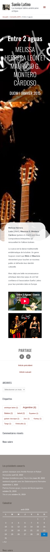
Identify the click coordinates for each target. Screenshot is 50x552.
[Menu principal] (44, 7)
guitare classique (11, 419)
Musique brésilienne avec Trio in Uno (18, 478)
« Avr (5, 542)
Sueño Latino (21, 4)
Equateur (33, 413)
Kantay (37, 419)
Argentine (29, 407)
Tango (7, 424)
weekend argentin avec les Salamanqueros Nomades (24, 481)
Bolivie (8, 413)
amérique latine (11, 408)
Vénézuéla (20, 424)
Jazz (26, 419)
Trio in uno (7, 494)
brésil (21, 413)
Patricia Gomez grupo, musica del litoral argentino (23, 488)
